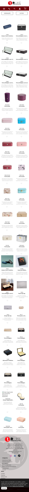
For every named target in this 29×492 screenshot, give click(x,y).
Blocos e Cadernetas (6, 465)
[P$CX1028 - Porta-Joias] (7, 214)
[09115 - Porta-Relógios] (7, 329)
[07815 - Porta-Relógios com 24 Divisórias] (22, 74)
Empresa (3, 475)
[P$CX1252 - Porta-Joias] (22, 168)
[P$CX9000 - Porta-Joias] (22, 97)
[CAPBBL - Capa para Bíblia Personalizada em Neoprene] (22, 261)
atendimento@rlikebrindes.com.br (15, 445)
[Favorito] (7, 19)
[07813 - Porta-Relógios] (7, 374)
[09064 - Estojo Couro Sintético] (7, 261)
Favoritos (3, 478)
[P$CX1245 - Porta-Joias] (22, 191)
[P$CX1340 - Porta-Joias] (22, 144)
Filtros (22, 13)
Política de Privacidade (18, 486)
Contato (3, 473)
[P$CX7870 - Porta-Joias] (7, 121)
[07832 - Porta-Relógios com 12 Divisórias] (22, 51)
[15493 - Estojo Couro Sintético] (7, 27)
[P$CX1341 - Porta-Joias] (7, 144)
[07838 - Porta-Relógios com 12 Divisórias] (7, 51)
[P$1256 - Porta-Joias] (7, 238)
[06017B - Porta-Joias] (21, 396)
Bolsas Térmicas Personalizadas (9, 466)
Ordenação (7, 13)
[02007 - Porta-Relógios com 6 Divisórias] (7, 285)
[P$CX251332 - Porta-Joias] (7, 168)
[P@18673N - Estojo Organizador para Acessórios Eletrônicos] (7, 394)
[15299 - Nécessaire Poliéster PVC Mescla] (7, 352)
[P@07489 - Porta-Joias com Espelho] (7, 419)
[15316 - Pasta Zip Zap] (22, 285)
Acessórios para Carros (7, 461)
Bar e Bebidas (5, 463)
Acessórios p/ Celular (6, 460)
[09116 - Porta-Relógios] (21, 329)
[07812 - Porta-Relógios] (21, 352)
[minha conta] (19, 8)
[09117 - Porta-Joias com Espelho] (21, 307)
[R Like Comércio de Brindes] (14, 3)
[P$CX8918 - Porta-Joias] (22, 238)
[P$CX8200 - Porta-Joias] (7, 97)
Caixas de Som (5, 468)
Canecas (4, 469)
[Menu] (4, 8)
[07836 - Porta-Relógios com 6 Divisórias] (7, 74)
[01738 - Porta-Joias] (21, 419)
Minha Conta (4, 476)
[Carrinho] (25, 8)
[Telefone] (9, 8)
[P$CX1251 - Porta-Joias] (7, 191)
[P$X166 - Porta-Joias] (22, 214)
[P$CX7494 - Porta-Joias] (22, 121)
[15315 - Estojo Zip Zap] (7, 307)
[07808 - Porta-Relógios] (21, 374)
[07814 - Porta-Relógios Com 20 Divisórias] (22, 27)
